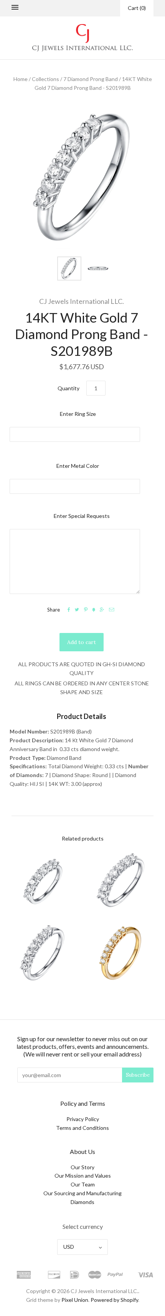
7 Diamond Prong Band (90, 79)
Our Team (83, 1184)
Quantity (68, 388)
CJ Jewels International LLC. (81, 301)
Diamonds (82, 1202)
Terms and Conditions (82, 1128)
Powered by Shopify (114, 1300)
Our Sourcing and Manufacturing (82, 1193)
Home (20, 79)
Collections (45, 79)
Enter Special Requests (82, 516)
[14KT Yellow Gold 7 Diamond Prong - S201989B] (121, 953)
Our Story (82, 1167)
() (137, 8)
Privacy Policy (82, 1119)
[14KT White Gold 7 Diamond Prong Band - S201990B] (43, 953)
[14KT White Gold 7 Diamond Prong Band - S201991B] (121, 880)
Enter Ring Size (78, 414)
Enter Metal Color (77, 465)
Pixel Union (74, 1300)
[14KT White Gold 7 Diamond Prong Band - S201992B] (43, 880)
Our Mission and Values (82, 1175)
